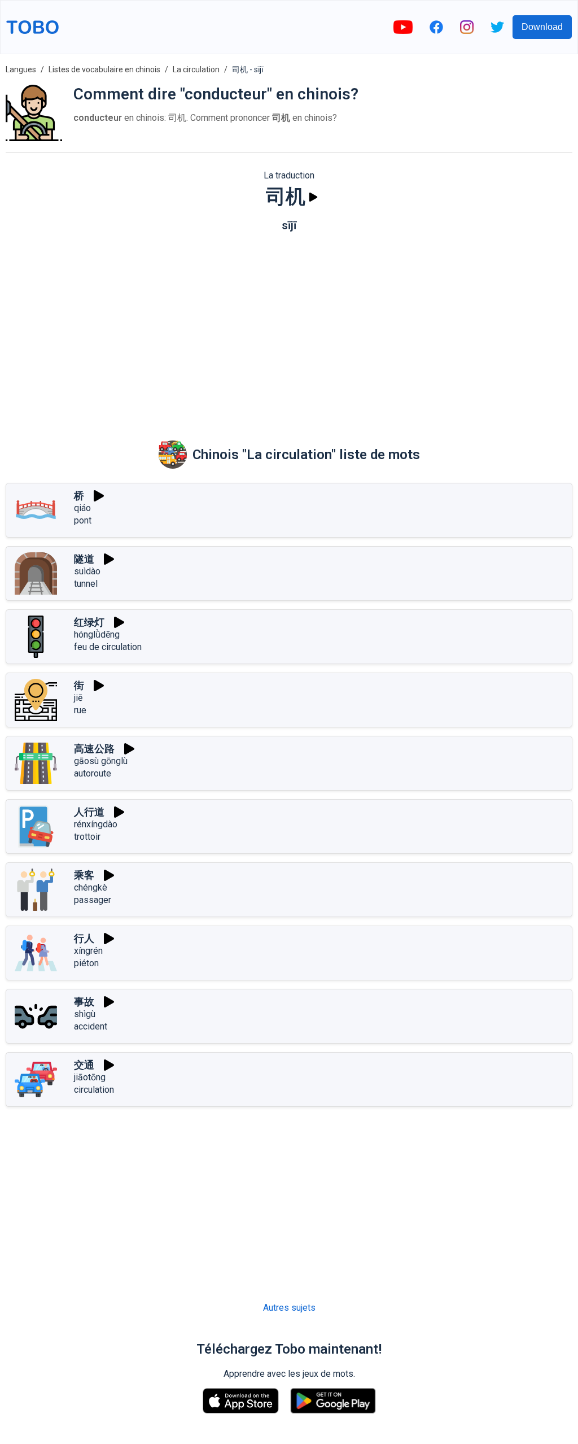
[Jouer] (313, 197)
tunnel (86, 583)
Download (542, 27)
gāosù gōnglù (101, 761)
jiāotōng (90, 1077)
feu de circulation (108, 647)
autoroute (92, 773)
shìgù (84, 1014)
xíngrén (88, 950)
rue (80, 710)
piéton (86, 963)
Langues (21, 69)
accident (90, 1026)
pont (82, 520)
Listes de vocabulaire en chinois (104, 69)
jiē (78, 697)
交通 (84, 1065)
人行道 (89, 812)
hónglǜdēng (97, 634)
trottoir (87, 836)
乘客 (84, 875)
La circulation (196, 69)
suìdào (87, 571)
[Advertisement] (289, 328)
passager (92, 900)
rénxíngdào (95, 824)
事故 (84, 1001)
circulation (94, 1089)
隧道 (84, 559)
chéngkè (90, 887)
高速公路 (94, 748)
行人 (84, 938)
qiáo (82, 508)
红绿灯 (89, 622)
